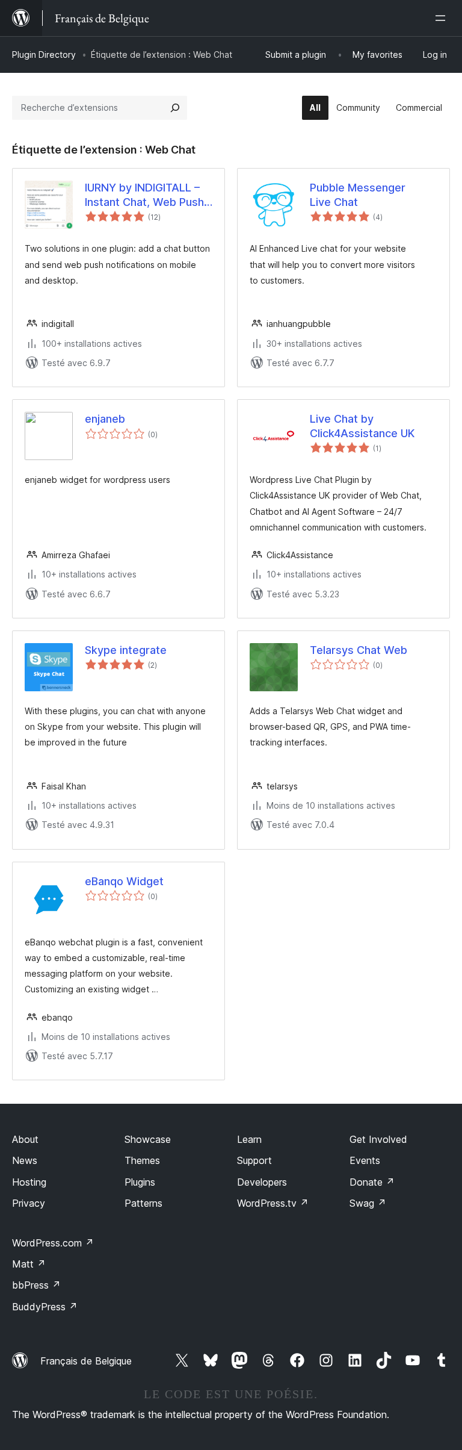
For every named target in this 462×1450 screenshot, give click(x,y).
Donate (372, 1182)
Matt (29, 1264)
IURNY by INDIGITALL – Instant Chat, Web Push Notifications (144, 195)
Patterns (143, 1203)
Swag (368, 1203)
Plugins (140, 1182)
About (25, 1139)
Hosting (29, 1182)
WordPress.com (53, 1243)
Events (365, 1160)
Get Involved (378, 1139)
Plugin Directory (44, 54)
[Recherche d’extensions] (175, 108)
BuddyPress (45, 1307)
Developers (262, 1182)
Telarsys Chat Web (358, 650)
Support (254, 1160)
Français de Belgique (86, 1361)
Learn (249, 1139)
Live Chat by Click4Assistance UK (362, 425)
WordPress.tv (273, 1203)
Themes (142, 1160)
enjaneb (105, 418)
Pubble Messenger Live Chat (357, 194)
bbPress (36, 1285)
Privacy (28, 1203)
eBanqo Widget (124, 881)
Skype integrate (126, 650)
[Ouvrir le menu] (443, 18)
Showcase (148, 1139)
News (24, 1160)
